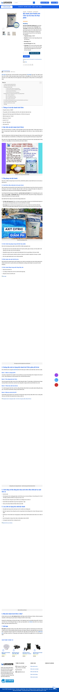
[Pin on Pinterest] (30, 65)
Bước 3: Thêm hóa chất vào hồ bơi (11, 97)
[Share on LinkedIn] (32, 65)
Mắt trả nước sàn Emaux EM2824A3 (6, 653)
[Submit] (34, 3)
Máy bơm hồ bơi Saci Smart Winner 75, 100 (37, 653)
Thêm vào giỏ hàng (34, 53)
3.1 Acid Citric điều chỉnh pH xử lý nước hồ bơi (13, 88)
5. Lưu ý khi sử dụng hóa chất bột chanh (10, 101)
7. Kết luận (5, 104)
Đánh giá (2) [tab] (13, 71)
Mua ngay (26, 56)
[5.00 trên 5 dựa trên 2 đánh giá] (25, 21)
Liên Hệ (40, 6)
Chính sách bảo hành (34, 677)
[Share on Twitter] (26, 65)
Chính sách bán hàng (34, 674)
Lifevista (31, 621)
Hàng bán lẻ (28, 59)
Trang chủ (24, 11)
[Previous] (4, 20)
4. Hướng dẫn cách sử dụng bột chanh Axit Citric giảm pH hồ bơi (14, 93)
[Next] (19, 20)
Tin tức (36, 6)
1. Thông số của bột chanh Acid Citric (10, 84)
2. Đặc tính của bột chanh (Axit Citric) (10, 85)
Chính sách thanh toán (34, 671)
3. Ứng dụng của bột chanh (8, 87)
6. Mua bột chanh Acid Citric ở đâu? (9, 102)
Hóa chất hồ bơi (29, 11)
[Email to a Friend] (28, 65)
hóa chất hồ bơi (15, 369)
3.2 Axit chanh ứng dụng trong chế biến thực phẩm (13, 89)
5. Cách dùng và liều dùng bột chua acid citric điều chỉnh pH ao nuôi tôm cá (16, 100)
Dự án (33, 6)
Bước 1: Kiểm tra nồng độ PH (10, 94)
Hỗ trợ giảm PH (35, 11)
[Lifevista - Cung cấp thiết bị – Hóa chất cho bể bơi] (6, 3)
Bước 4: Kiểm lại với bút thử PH (10, 98)
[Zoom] (3, 29)
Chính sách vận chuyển (34, 669)
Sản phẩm (25, 6)
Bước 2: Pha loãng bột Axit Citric (10, 96)
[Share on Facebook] (24, 65)
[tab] (6, 72)
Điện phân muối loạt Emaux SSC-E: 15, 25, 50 (27, 653)
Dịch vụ (29, 6)
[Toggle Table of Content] (40, 83)
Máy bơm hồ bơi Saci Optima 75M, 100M (15, 653)
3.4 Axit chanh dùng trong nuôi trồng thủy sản (12, 92)
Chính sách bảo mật (33, 666)
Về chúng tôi (20, 6)
